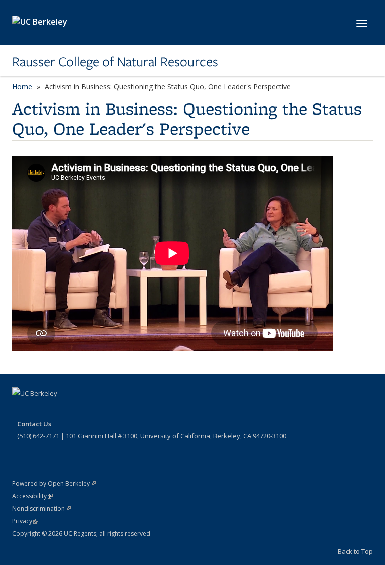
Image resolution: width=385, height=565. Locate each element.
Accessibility (32, 496)
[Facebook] (21, 410)
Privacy (25, 521)
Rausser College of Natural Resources (115, 62)
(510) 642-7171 (38, 435)
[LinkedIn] (60, 410)
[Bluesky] (99, 410)
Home (22, 86)
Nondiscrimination (41, 508)
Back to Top (355, 551)
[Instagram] (80, 410)
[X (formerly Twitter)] (41, 410)
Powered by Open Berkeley (54, 483)
